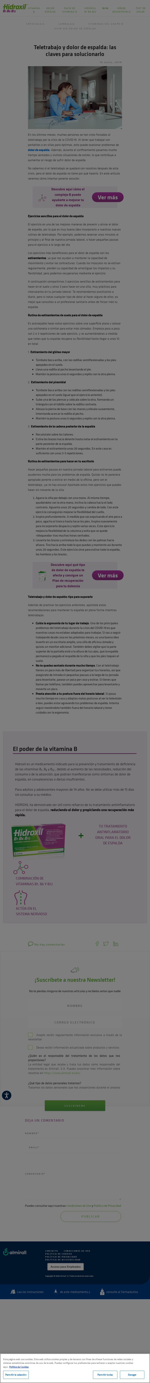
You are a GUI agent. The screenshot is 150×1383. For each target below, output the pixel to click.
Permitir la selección (16, 1374)
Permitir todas (105, 1374)
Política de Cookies (19, 1367)
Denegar (132, 1374)
